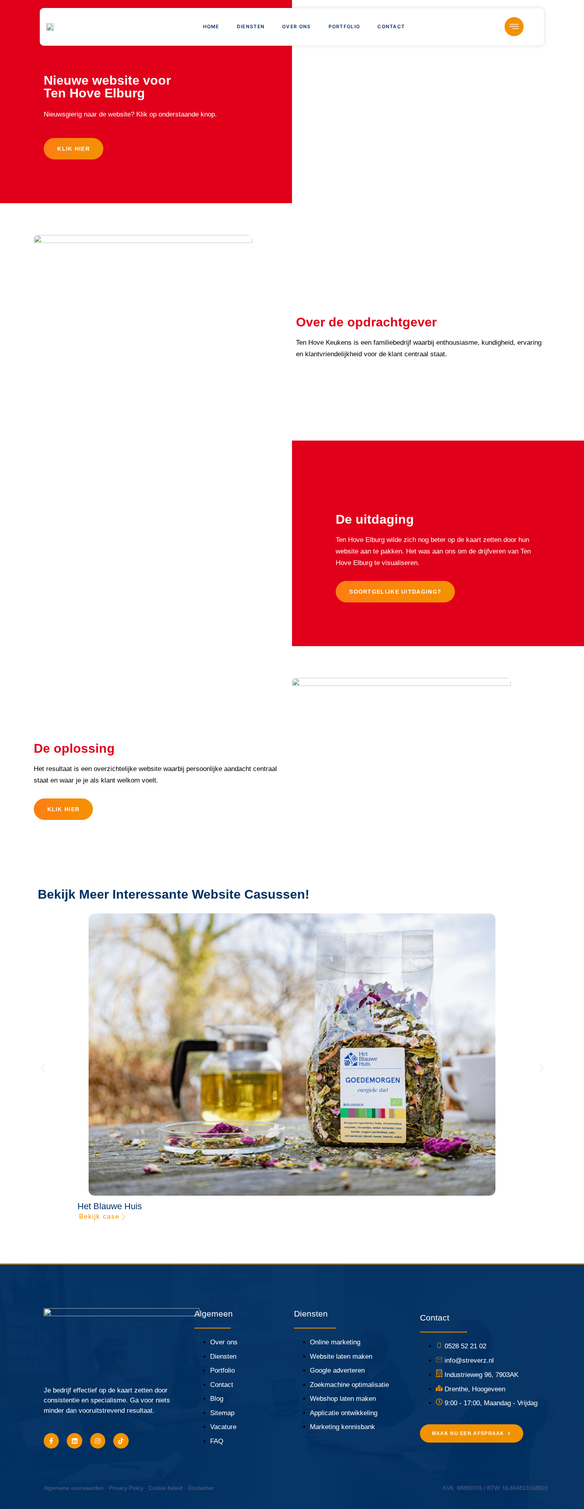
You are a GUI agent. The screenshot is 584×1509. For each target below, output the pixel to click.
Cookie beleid (166, 1488)
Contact (391, 26)
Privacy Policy (126, 1488)
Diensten (251, 26)
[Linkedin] (74, 1440)
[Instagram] (97, 1440)
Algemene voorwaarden (74, 1488)
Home (211, 26)
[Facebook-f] (51, 1440)
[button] (43, 1069)
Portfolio (344, 26)
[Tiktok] (120, 1440)
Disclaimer (201, 1488)
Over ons (296, 26)
